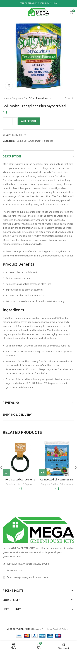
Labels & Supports (25, 484)
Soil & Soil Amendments (37, 98)
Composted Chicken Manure (56, 479)
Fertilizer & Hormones (62, 484)
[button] (6, 472)
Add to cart (28, 121)
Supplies (16, 98)
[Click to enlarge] (9, 85)
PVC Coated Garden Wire (20, 479)
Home (6, 98)
